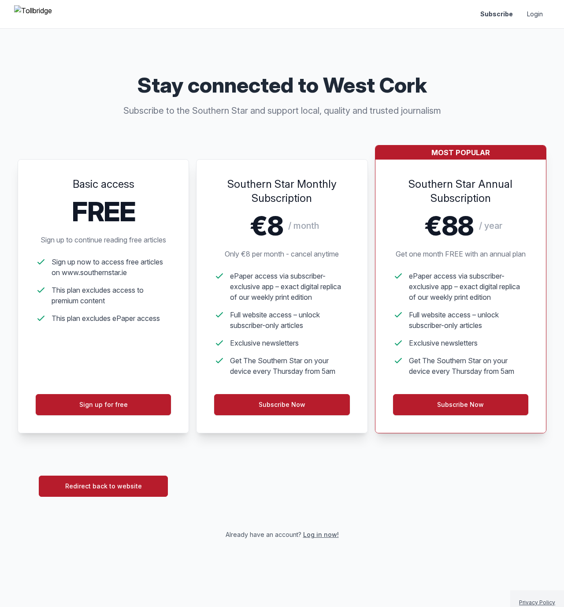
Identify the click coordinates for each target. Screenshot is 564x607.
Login (535, 14)
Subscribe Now (282, 404)
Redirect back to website (103, 486)
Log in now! (321, 534)
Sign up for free (103, 404)
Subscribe (496, 14)
